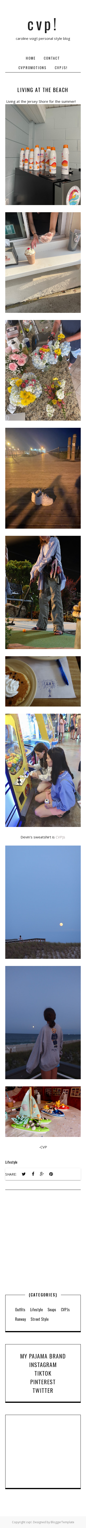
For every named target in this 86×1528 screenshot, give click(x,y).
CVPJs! (61, 67)
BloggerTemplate (62, 1522)
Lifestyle (11, 1162)
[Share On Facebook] (33, 1174)
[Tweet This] (24, 1174)
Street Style (39, 1319)
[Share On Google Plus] (42, 1174)
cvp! (43, 23)
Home (31, 58)
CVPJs (60, 837)
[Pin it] (51, 1174)
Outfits (20, 1309)
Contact (52, 58)
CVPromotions (32, 67)
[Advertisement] (43, 1252)
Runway (20, 1319)
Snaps (52, 1309)
